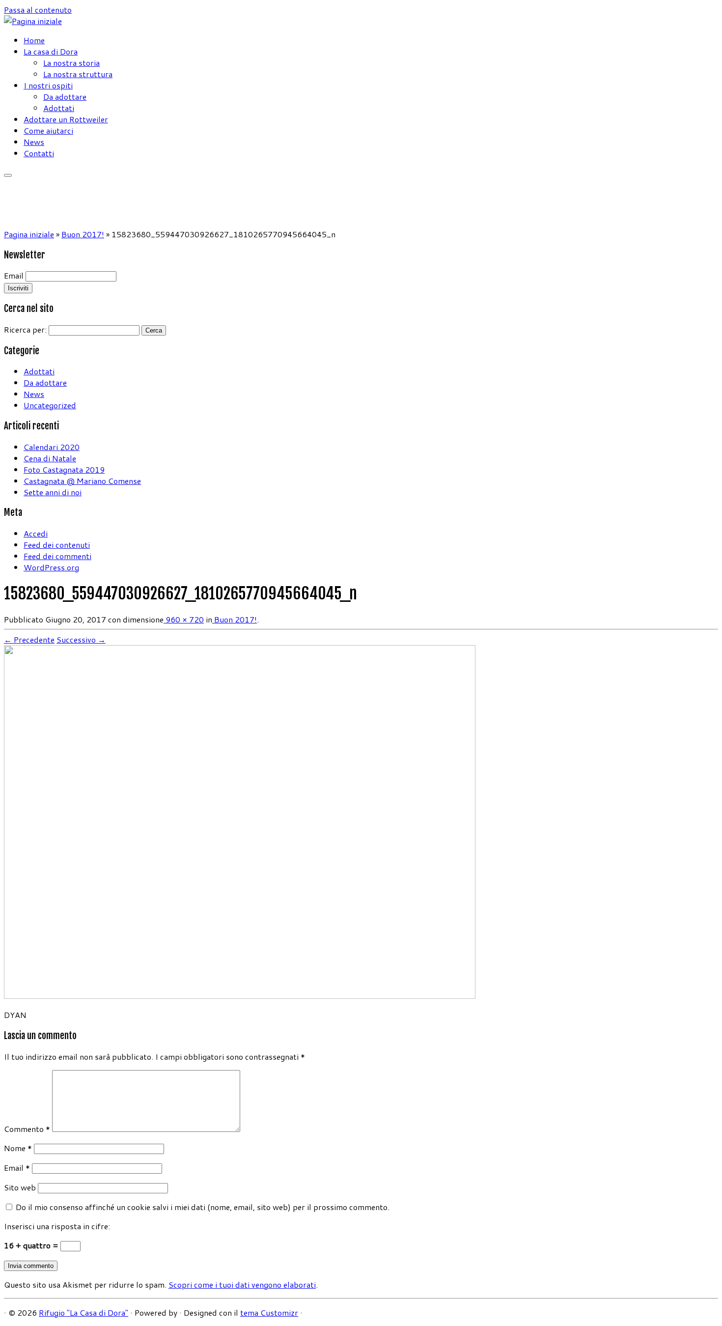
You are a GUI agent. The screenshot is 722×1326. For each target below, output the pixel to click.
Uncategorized (50, 405)
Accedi (36, 533)
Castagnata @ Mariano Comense (82, 480)
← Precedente (29, 639)
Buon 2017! (82, 234)
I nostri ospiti (48, 85)
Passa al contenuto (38, 9)
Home (34, 40)
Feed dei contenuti (57, 544)
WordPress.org (51, 567)
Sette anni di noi (53, 492)
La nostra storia (71, 62)
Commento (27, 1128)
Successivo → (81, 639)
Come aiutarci (48, 130)
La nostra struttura (77, 74)
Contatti (39, 153)
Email (14, 275)
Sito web (20, 1187)
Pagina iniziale (29, 234)
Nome (18, 1148)
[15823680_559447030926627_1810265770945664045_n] (239, 995)
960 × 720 (184, 619)
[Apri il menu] (8, 175)
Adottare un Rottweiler (66, 119)
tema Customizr (269, 1312)
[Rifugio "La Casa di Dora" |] (33, 21)
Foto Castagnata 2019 (64, 469)
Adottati (58, 107)
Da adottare (64, 96)
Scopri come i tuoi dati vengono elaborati (242, 1284)
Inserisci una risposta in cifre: (57, 1226)
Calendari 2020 (52, 446)
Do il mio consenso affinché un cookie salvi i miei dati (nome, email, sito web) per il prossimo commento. (202, 1207)
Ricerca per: (25, 329)
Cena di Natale (50, 458)
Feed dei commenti (57, 556)
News (34, 141)
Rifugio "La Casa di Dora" (83, 1312)
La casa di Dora (51, 51)
